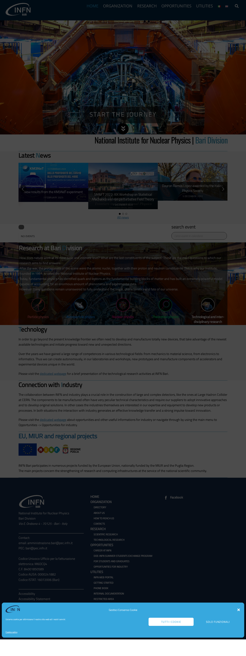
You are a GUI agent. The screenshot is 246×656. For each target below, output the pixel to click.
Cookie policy (11, 632)
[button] (238, 610)
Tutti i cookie (171, 622)
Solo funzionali (218, 622)
